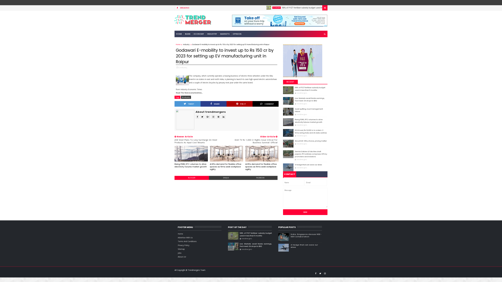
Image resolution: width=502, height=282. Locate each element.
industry (212, 34)
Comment (269, 104)
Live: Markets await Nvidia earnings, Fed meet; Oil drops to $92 (310, 99)
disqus (226, 178)
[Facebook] (325, 3)
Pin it (243, 104)
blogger (191, 178)
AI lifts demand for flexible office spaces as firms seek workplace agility (225, 167)
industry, (183, 67)
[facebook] (316, 273)
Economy (265, 8)
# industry (186, 97)
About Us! (182, 256)
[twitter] (320, 273)
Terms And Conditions (187, 241)
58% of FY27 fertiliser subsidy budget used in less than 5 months (300, 7)
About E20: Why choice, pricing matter (311, 141)
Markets (225, 34)
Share (217, 104)
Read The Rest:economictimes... (189, 93)
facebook (260, 178)
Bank (188, 34)
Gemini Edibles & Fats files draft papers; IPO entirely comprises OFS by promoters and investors (311, 154)
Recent (290, 82)
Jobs (179, 253)
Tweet (191, 104)
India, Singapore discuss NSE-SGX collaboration (306, 235)
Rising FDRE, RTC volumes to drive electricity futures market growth (191, 165)
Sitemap (181, 249)
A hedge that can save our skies (308, 164)
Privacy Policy (183, 245)
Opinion (237, 34)
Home (179, 34)
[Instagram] (320, 3)
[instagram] (325, 273)
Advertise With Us (185, 237)
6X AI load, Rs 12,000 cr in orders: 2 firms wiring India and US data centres (311, 131)
